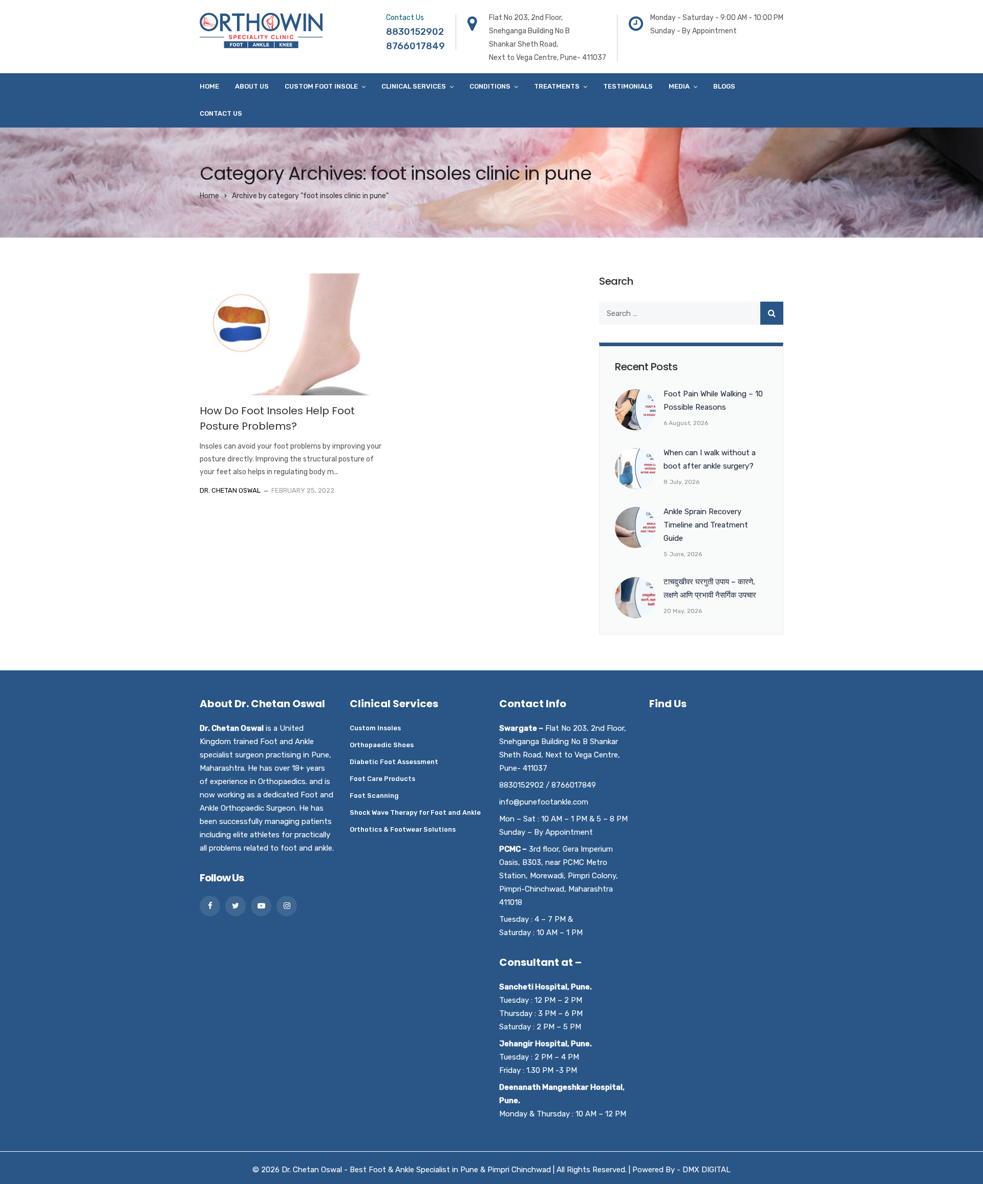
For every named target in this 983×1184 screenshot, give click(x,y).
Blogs (724, 86)
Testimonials (628, 86)
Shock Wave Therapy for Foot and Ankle (415, 812)
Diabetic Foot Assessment (394, 762)
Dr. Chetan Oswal (230, 490)
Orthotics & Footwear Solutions (403, 829)
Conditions (489, 86)
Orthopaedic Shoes (382, 745)
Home (209, 86)
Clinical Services (413, 86)
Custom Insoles (375, 728)
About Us (252, 86)
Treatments (557, 86)
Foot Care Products (382, 779)
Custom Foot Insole (321, 86)
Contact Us (221, 113)
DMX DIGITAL (706, 1169)
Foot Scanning (374, 795)
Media (679, 86)
